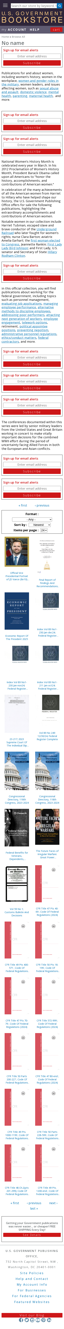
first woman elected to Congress (31, 242)
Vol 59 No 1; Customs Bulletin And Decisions (17, 912)
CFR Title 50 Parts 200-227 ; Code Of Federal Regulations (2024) (17, 1079)
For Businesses (32, 1290)
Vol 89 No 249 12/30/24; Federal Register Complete (47, 736)
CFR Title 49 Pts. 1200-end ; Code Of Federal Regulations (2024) (47, 1191)
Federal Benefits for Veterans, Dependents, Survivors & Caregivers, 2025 (17, 856)
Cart (56, 30)
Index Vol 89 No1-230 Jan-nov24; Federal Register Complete (17, 685)
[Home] (32, 22)
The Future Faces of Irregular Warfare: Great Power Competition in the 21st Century (47, 854)
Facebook (21, 1320)
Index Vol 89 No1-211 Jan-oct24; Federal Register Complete (47, 685)
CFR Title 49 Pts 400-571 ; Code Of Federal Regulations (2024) (17, 968)
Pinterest (43, 1320)
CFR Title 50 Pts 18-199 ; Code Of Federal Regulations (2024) (47, 968)
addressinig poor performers (23, 315)
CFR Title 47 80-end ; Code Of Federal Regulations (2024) (47, 1079)
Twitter (27, 1320)
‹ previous (42, 505)
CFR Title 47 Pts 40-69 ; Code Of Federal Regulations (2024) (47, 911)
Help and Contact (32, 1279)
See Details (32, 1235)
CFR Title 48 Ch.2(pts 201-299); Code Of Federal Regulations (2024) (17, 1191)
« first (23, 505)
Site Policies (32, 1273)
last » (34, 1208)
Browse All (18, 36)
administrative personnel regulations (29, 334)
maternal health (41, 96)
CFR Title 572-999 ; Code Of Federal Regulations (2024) (47, 1024)
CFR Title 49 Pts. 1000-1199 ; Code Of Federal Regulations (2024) (16, 1135)
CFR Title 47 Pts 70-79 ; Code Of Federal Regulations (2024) (16, 1024)
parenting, (20, 96)
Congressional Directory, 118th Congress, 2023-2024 (17, 799)
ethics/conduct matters (19, 338)
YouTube (38, 1320)
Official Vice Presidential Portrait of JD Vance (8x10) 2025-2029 (16, 576)
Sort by (20, 525)
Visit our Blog (32, 1315)
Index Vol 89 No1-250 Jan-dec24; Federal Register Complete (47, 632)
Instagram (32, 1320)
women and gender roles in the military (30, 83)
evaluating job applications (22, 304)
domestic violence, (33, 92)
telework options (34, 322)
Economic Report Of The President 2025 (16, 637)
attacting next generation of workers (31, 317)
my (14, 30)
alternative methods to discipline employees (28, 309)
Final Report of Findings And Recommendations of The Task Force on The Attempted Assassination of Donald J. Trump (47, 583)
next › (53, 1203)
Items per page (25, 530)
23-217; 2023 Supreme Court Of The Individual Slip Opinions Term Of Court (16, 742)
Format (31, 514)
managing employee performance (30, 305)
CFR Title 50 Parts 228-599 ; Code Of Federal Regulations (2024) (47, 1135)
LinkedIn (49, 1320)
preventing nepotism (32, 330)
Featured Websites (32, 1302)
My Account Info (32, 1284)
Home (5, 36)
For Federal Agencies (32, 1296)
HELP (35, 30)
